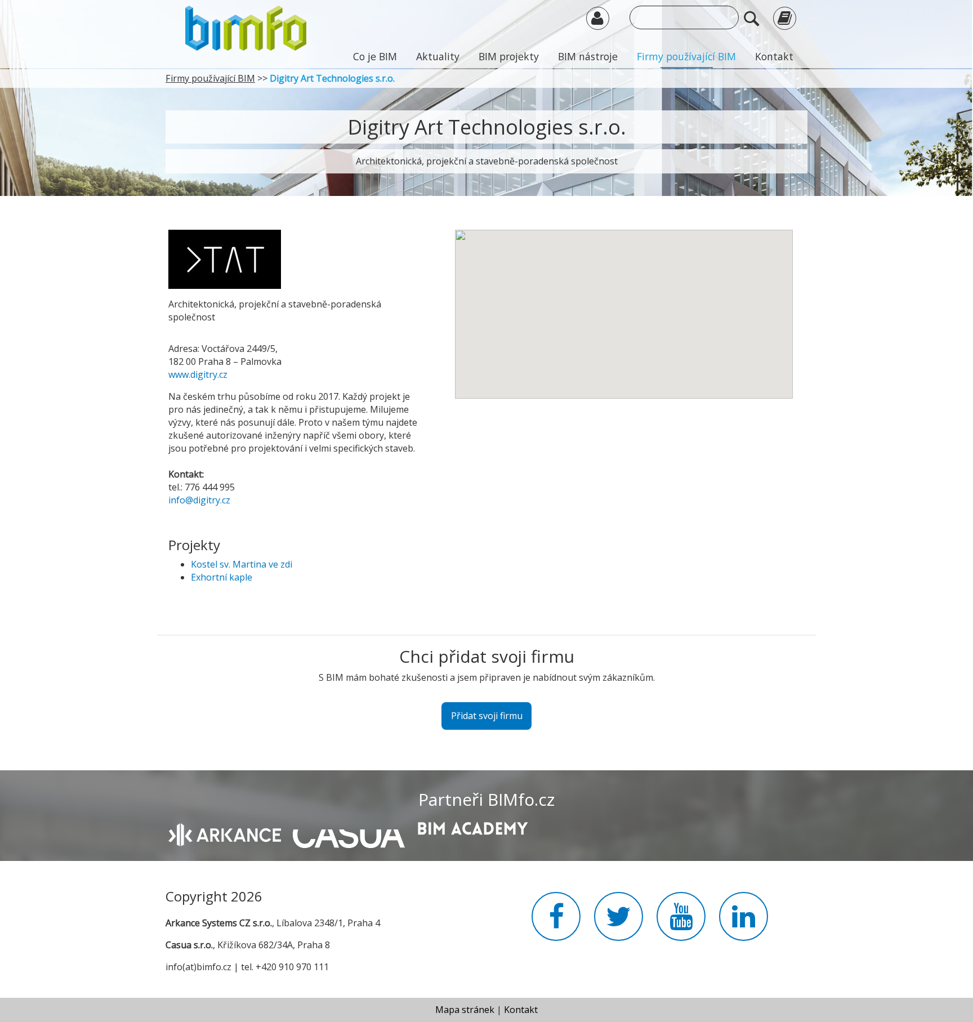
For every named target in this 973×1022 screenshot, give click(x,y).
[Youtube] (681, 923)
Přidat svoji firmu (487, 715)
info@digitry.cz (199, 500)
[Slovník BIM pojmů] (784, 17)
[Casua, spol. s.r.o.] (349, 833)
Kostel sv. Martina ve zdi (241, 564)
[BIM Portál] (245, 27)
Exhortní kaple (221, 577)
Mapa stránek (464, 1009)
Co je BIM (375, 56)
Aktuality (437, 56)
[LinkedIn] (743, 923)
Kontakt (774, 56)
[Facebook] (556, 923)
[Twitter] (618, 923)
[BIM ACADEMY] (472, 827)
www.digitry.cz (197, 374)
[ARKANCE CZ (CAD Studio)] (224, 834)
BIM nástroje (588, 56)
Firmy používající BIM (686, 56)
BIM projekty (509, 56)
